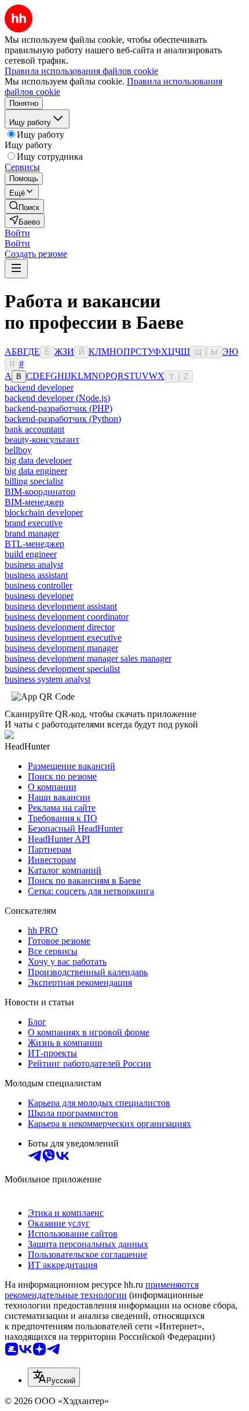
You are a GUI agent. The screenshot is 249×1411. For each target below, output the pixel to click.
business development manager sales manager (88, 658)
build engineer (31, 554)
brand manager (32, 533)
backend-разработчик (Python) (63, 419)
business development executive (63, 637)
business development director (60, 627)
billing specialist (34, 481)
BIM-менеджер (34, 502)
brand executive (34, 523)
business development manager (61, 648)
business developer (39, 596)
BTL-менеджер (34, 544)
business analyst (34, 564)
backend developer (39, 387)
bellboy (18, 450)
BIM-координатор (40, 492)
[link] (24, 206)
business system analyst (47, 679)
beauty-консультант (42, 439)
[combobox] (54, 1377)
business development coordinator (67, 617)
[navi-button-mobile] (16, 268)
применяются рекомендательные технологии (102, 1290)
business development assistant (61, 606)
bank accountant (34, 429)
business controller (38, 585)
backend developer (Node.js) (57, 398)
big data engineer (36, 471)
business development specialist (62, 669)
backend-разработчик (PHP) (58, 408)
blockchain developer (44, 512)
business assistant (36, 575)
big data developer (38, 460)
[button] (17, 233)
